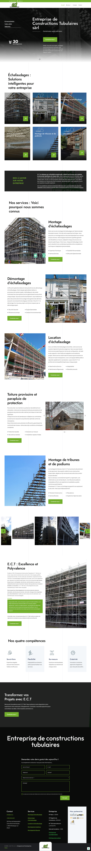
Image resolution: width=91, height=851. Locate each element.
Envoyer (65, 798)
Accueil (63, 5)
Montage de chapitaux (34, 827)
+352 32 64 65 (13, 1)
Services (68, 5)
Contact (80, 5)
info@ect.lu (10, 814)
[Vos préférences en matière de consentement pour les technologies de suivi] (88, 848)
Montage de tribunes (34, 830)
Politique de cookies (55, 838)
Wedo (6, 847)
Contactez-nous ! (50, 39)
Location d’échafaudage (35, 823)
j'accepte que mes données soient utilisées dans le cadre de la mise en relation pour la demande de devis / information (42, 794)
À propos (75, 5)
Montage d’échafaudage (35, 814)
